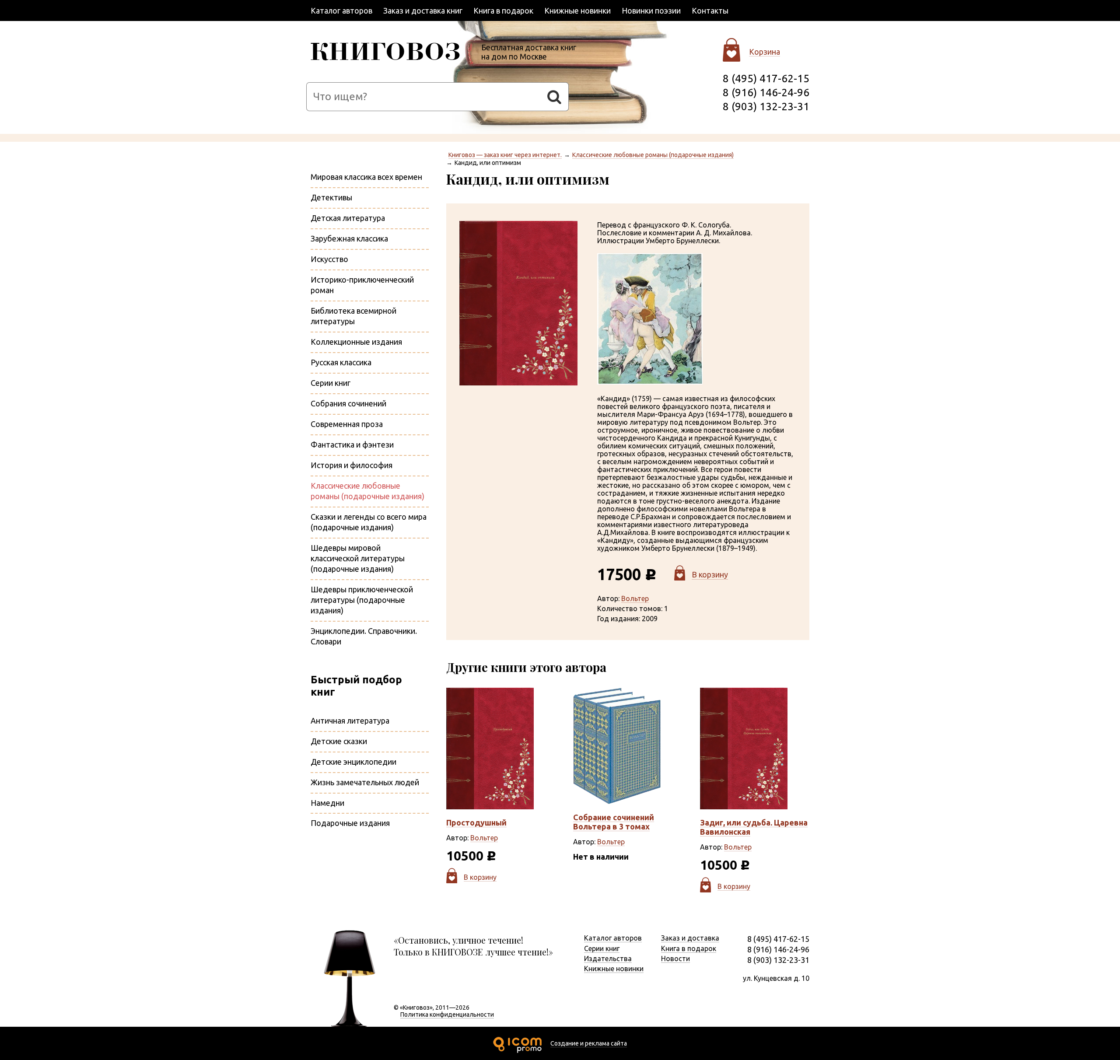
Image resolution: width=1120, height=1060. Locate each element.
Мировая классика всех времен (366, 176)
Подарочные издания (350, 823)
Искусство (329, 259)
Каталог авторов (341, 10)
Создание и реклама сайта (588, 1043)
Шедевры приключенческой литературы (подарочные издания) (362, 600)
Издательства (608, 958)
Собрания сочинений (348, 403)
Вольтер (635, 598)
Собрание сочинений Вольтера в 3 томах (613, 822)
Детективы (331, 197)
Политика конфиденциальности (447, 1014)
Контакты (710, 10)
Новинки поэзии (651, 10)
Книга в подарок (503, 10)
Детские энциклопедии (353, 761)
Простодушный (476, 822)
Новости (675, 958)
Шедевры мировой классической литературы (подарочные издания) (358, 558)
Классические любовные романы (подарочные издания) (653, 154)
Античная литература (350, 720)
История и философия (351, 465)
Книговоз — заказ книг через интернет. (505, 154)
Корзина (764, 51)
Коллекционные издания (356, 341)
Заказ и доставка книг (422, 10)
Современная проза (347, 424)
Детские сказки (339, 741)
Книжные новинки (577, 10)
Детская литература (348, 217)
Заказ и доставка (690, 938)
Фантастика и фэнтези (352, 444)
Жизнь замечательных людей (365, 782)
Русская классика (341, 362)
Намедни (327, 802)
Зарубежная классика (349, 238)
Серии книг (330, 382)
